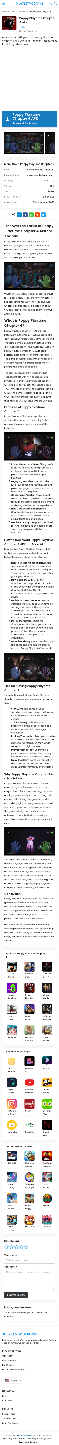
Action (22, 11)
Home (4, 11)
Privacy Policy (9, 1360)
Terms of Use (9, 1418)
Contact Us (8, 1355)
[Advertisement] (29, 79)
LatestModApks (26, 1435)
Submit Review (16, 1295)
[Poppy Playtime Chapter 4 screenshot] (24, 143)
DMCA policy (8, 1365)
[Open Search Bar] (55, 3)
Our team (7, 1400)
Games (13, 11)
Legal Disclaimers (10, 1423)
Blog (4, 1396)
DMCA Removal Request (14, 1369)
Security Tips (8, 1414)
